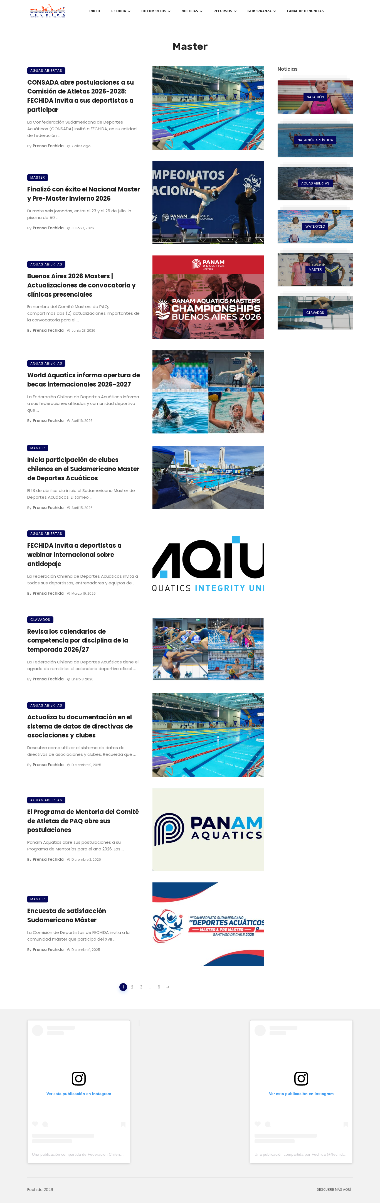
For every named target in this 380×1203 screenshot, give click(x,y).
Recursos (222, 11)
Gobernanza (259, 11)
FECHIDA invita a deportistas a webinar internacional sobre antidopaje (74, 554)
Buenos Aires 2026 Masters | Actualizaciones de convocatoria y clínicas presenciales (81, 285)
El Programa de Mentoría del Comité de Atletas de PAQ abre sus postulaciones (83, 821)
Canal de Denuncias (305, 11)
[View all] (315, 97)
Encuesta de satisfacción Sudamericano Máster (66, 915)
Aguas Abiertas (46, 70)
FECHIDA (118, 11)
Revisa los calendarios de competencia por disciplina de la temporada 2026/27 (77, 640)
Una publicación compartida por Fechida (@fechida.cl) (302, 1154)
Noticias (189, 11)
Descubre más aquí (334, 1189)
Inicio (94, 11)
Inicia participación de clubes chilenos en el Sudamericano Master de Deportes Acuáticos (83, 469)
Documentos (153, 11)
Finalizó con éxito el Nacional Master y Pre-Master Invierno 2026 (83, 194)
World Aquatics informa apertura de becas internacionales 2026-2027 (83, 380)
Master (37, 177)
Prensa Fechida (48, 146)
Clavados (40, 619)
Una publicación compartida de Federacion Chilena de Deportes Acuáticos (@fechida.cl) (109, 1154)
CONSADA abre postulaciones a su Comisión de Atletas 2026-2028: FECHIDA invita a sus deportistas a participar (80, 96)
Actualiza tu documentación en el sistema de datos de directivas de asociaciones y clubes (80, 726)
